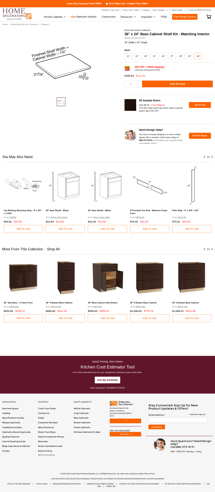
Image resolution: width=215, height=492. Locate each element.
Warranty (43, 441)
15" (137, 56)
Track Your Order (47, 408)
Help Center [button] (177, 10)
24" (163, 56)
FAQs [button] (164, 16)
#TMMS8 (12, 217)
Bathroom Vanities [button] (84, 16)
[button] (208, 16)
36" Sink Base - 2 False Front (18, 302)
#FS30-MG (182, 217)
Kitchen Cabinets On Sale (87, 432)
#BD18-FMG (56, 307)
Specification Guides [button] (13, 418)
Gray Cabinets (81, 413)
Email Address (176, 415)
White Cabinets (82, 408)
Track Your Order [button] (130, 10)
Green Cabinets (82, 427)
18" (145, 56)
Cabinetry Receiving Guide (16, 432)
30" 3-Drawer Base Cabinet (143, 302)
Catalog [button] (145, 10)
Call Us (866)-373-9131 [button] (200, 10)
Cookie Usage (41, 484)
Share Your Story (46, 432)
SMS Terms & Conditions (46, 455)
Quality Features (10, 436)
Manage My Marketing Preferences (67, 484)
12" (128, 56)
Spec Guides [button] (158, 10)
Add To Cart (177, 83)
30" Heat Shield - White (99, 210)
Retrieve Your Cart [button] (110, 10)
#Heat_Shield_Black (59, 217)
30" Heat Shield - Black (57, 210)
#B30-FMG (97, 307)
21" (154, 56)
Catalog (6, 413)
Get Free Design (200, 136)
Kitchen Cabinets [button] (53, 16)
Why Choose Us (46, 427)
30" (180, 56)
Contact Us (43, 413)
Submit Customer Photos (51, 436)
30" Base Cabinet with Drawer (102, 302)
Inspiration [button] (146, 16)
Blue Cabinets (81, 418)
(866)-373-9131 (117, 388)
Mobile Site (111, 486)
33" (189, 56)
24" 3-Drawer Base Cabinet (185, 302)
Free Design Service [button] (185, 16)
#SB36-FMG (14, 307)
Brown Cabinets (82, 422)
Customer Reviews (48, 422)
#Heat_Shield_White (101, 217)
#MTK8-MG (140, 217)
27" (172, 56)
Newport (45, 24)
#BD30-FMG (140, 307)
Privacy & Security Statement (18, 484)
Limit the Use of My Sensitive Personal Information (139, 484)
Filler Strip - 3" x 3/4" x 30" (185, 210)
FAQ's (41, 418)
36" (198, 56)
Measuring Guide (11, 422)
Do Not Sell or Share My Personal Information (183, 484)
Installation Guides (12, 427)
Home (5, 24)
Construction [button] (109, 16)
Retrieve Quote (10, 408)
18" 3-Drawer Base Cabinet (59, 302)
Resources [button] (127, 16)
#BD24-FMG (183, 307)
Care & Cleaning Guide (13, 441)
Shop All (53, 249)
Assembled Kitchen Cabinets (24, 24)
